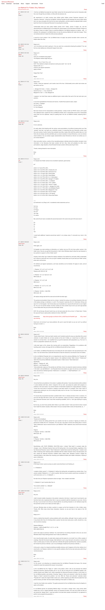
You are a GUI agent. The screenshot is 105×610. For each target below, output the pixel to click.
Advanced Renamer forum (23, 9)
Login (102, 3)
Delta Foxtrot (21, 122)
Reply (85, 9)
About (22, 3)
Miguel (20, 54)
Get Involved (34, 3)
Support (28, 3)
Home (2, 3)
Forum (41, 3)
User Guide (16, 3)
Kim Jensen (21, 46)
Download (9, 3)
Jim (19, 13)
